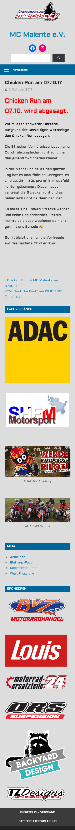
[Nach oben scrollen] (68, 823)
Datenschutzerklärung (38, 821)
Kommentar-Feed (23, 568)
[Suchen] (58, 58)
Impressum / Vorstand (37, 812)
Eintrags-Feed (21, 563)
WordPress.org (22, 574)
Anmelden (17, 557)
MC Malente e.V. (37, 34)
